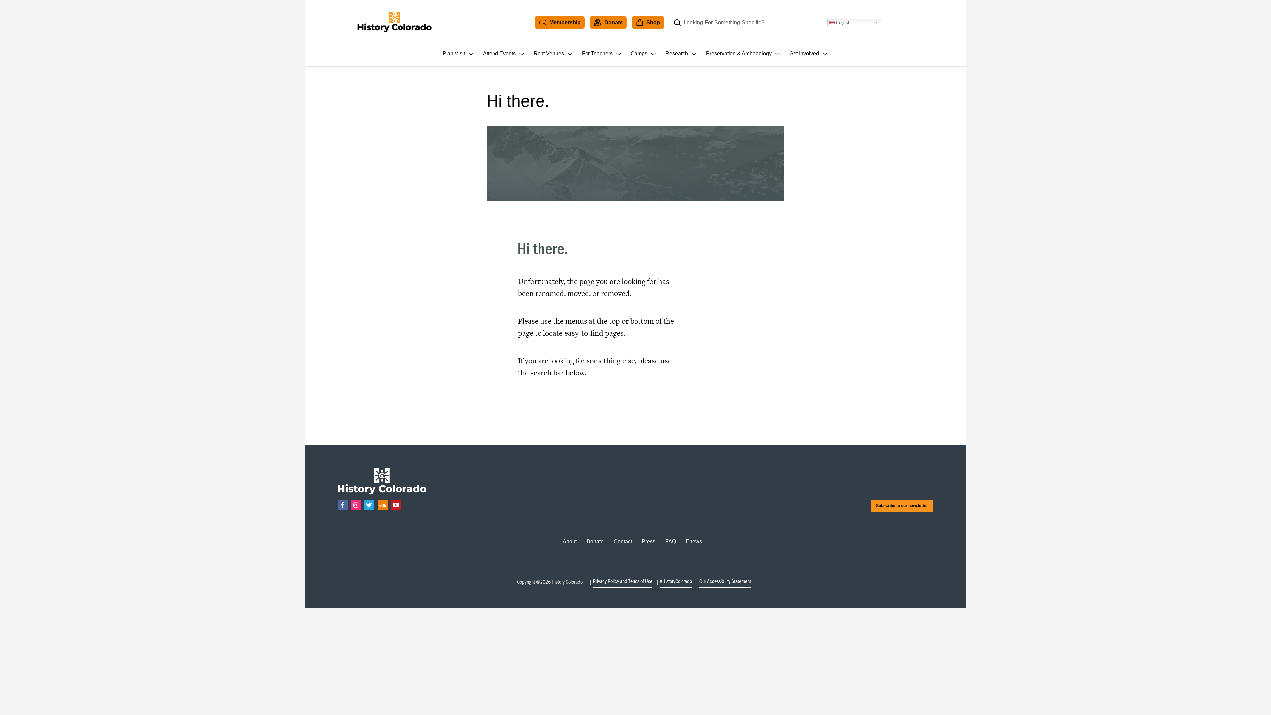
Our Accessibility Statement (725, 581)
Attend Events (499, 53)
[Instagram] (356, 505)
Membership (565, 22)
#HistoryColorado (676, 581)
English (842, 22)
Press (648, 541)
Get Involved (804, 53)
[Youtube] (396, 505)
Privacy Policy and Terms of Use (622, 581)
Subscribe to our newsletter (902, 505)
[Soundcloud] (383, 505)
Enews (694, 541)
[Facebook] (343, 505)
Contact (623, 541)
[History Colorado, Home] (394, 22)
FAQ (670, 541)
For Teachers (597, 53)
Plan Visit (454, 53)
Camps (639, 53)
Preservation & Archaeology (739, 53)
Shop (653, 22)
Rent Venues (549, 53)
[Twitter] (369, 505)
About (570, 541)
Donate (613, 22)
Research (676, 53)
